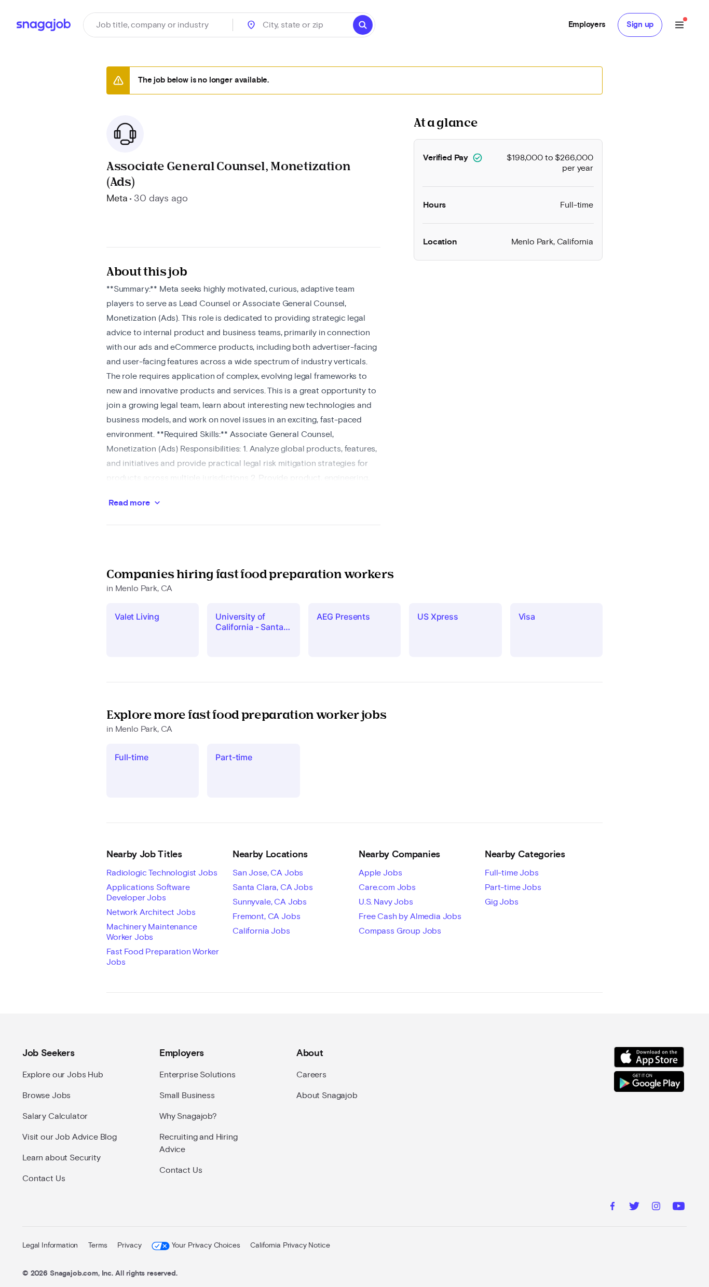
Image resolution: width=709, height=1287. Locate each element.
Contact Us (43, 1178)
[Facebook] (612, 1207)
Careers (311, 1075)
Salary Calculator (55, 1116)
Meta (116, 198)
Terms (97, 1245)
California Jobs (261, 931)
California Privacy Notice (290, 1245)
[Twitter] (634, 1207)
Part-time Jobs (513, 887)
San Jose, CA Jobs (268, 873)
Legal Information (50, 1245)
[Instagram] (656, 1207)
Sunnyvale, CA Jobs (270, 902)
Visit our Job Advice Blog (69, 1137)
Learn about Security (61, 1158)
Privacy (129, 1245)
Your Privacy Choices (206, 1245)
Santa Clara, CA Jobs (273, 887)
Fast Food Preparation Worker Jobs (162, 957)
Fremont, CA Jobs (266, 916)
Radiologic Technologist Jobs (161, 873)
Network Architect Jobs (150, 912)
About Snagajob (327, 1095)
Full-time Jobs (512, 873)
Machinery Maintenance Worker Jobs (151, 932)
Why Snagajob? (188, 1116)
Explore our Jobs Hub (62, 1075)
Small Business (187, 1095)
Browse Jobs (46, 1095)
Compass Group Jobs (400, 931)
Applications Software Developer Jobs (148, 892)
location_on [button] (251, 25)
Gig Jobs (502, 902)
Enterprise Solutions (197, 1075)
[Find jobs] (363, 25)
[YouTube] (679, 1207)
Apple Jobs (380, 873)
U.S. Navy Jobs (386, 902)
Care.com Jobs (387, 887)
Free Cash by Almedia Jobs (410, 916)
